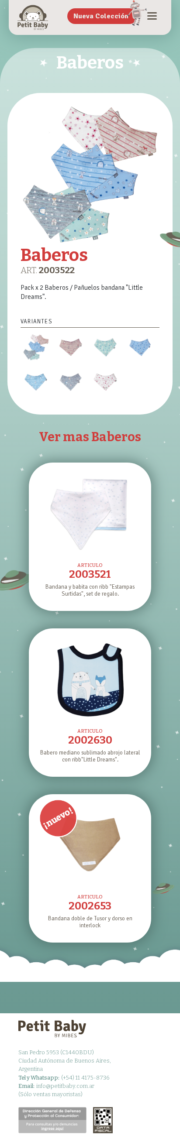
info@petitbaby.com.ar (56, 1086)
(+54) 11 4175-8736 (64, 1077)
